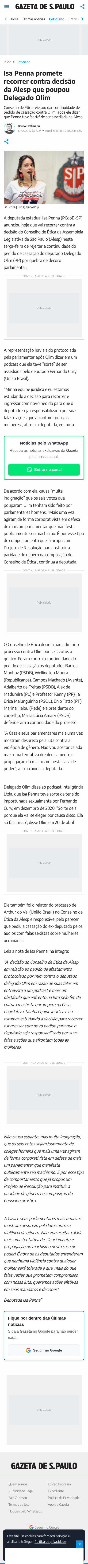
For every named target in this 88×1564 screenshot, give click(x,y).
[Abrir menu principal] (6, 6)
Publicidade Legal (20, 1491)
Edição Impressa (59, 1484)
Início (7, 62)
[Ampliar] (78, 157)
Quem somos (17, 1484)
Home (14, 19)
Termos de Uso (19, 1504)
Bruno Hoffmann (29, 126)
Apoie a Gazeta (58, 1504)
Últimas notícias (34, 19)
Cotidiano (56, 19)
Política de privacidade (50, 1541)
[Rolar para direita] (82, 19)
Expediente (56, 1491)
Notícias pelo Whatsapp (25, 1511)
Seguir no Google (47, 1527)
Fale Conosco (17, 1498)
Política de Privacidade (64, 1498)
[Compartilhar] (82, 6)
